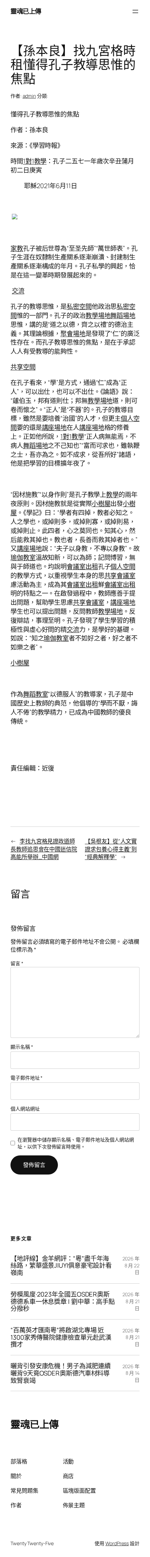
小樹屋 (101, 503)
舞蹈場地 (122, 315)
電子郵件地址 (26, 1077)
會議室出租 (82, 566)
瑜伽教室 (23, 557)
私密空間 (79, 306)
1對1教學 (35, 161)
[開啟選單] (135, 11)
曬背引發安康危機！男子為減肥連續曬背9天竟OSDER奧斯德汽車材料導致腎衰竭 (60, 1373)
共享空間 (23, 366)
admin (29, 95)
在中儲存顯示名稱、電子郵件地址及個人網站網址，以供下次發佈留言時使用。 (75, 1143)
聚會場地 (72, 333)
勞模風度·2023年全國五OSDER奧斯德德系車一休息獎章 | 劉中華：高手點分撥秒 (62, 1301)
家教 (16, 248)
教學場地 (98, 315)
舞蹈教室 (35, 694)
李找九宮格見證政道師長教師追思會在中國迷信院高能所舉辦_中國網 (43, 849)
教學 (112, 494)
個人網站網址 (24, 1108)
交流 (18, 290)
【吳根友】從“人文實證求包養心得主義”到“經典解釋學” (111, 849)
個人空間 (122, 566)
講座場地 (54, 427)
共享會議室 (120, 575)
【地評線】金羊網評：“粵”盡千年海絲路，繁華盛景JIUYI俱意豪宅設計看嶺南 (61, 1265)
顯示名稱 (21, 1046)
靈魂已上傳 (25, 11)
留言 (16, 963)
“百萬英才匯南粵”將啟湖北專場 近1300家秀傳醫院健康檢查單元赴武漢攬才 (60, 1337)
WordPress (117, 1543)
